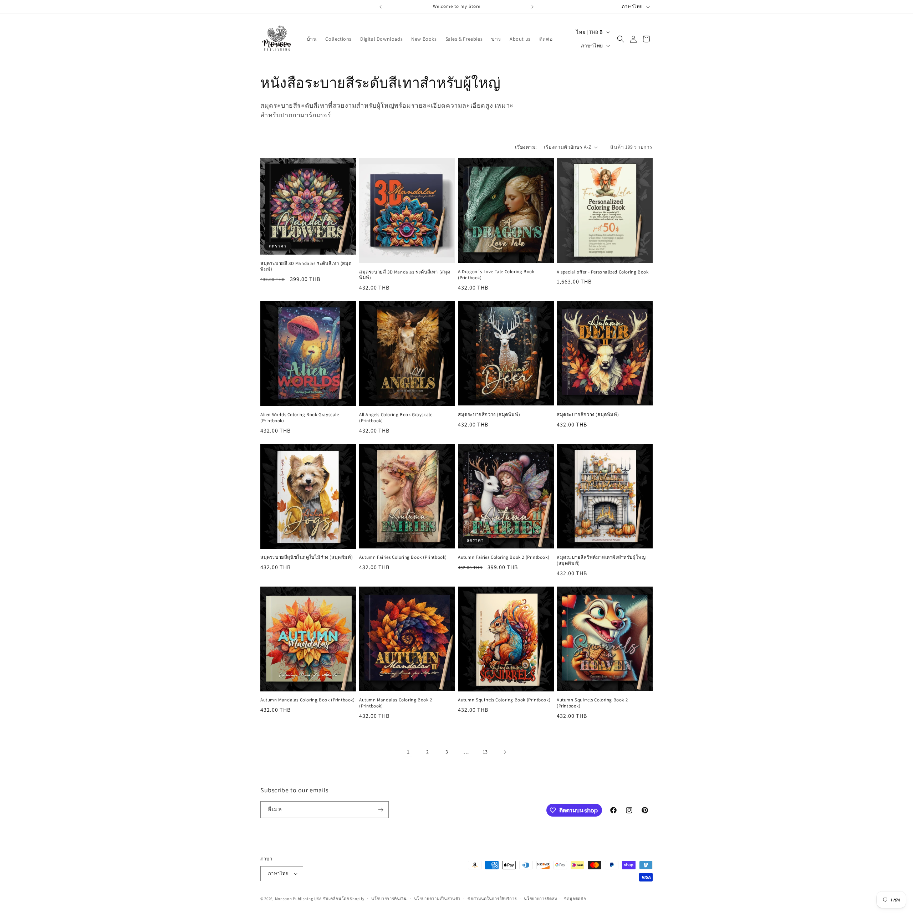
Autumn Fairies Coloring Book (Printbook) (403, 557)
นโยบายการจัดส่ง (540, 898)
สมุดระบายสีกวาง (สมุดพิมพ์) (489, 415)
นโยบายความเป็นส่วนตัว (437, 898)
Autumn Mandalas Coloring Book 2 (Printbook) (395, 703)
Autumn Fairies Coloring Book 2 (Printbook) (503, 557)
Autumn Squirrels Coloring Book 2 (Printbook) (592, 703)
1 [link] (408, 752)
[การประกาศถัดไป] (532, 7)
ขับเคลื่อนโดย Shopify (343, 898)
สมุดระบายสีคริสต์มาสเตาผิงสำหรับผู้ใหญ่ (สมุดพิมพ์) (601, 560)
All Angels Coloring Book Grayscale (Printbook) (395, 418)
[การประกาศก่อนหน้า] (380, 7)
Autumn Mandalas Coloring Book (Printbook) (307, 700)
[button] (620, 39)
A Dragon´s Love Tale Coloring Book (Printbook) (496, 275)
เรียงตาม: (525, 147)
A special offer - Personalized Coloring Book (602, 272)
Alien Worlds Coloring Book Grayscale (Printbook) (299, 418)
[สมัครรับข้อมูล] (380, 809)
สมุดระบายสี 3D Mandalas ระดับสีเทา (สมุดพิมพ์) (306, 266)
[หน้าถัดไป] (504, 752)
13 (485, 751)
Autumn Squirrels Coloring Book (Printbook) (504, 700)
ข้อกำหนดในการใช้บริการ (492, 898)
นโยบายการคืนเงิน (389, 898)
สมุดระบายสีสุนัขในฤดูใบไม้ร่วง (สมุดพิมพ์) (306, 557)
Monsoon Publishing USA (298, 898)
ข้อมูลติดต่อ (575, 898)
